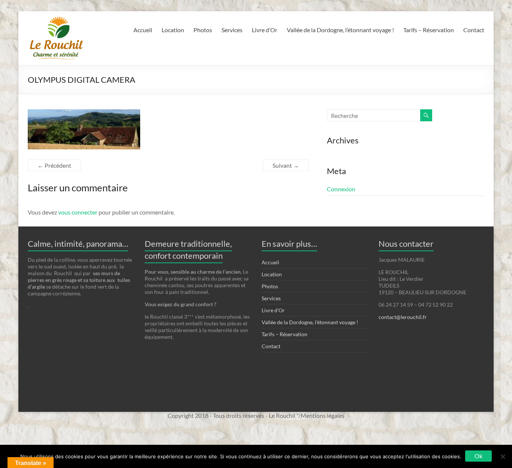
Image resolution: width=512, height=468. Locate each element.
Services (232, 29)
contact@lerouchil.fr (403, 317)
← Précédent (54, 165)
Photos (202, 29)
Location (173, 29)
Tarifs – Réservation (428, 29)
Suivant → (285, 165)
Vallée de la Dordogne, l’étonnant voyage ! (340, 29)
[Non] (502, 456)
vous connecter (77, 212)
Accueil (142, 29)
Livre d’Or (264, 29)
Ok (478, 455)
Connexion (341, 188)
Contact (473, 29)
